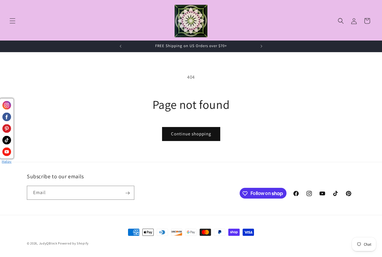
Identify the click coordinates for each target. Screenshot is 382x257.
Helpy (7, 161)
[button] (12, 20)
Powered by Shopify (73, 243)
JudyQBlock (48, 243)
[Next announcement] (261, 46)
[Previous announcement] (120, 46)
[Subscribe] (127, 193)
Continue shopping (191, 134)
